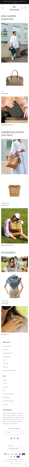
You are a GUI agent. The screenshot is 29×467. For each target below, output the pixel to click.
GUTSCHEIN (6, 363)
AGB (4, 390)
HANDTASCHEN (6, 346)
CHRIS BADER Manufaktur (14, 459)
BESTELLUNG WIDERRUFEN (9, 370)
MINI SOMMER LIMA (5, 203)
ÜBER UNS (5, 367)
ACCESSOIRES (6, 356)
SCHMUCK (4, 334)
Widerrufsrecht (6, 397)
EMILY (2, 91)
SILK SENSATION (4, 301)
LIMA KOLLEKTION (6, 245)
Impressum (5, 387)
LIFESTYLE (5, 349)
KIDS (4, 360)
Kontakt (5, 383)
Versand (12, 463)
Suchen (5, 380)
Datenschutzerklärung (8, 394)
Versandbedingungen (8, 401)
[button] (3, 8)
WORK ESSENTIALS (6, 125)
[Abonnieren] (22, 432)
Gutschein (5, 404)
